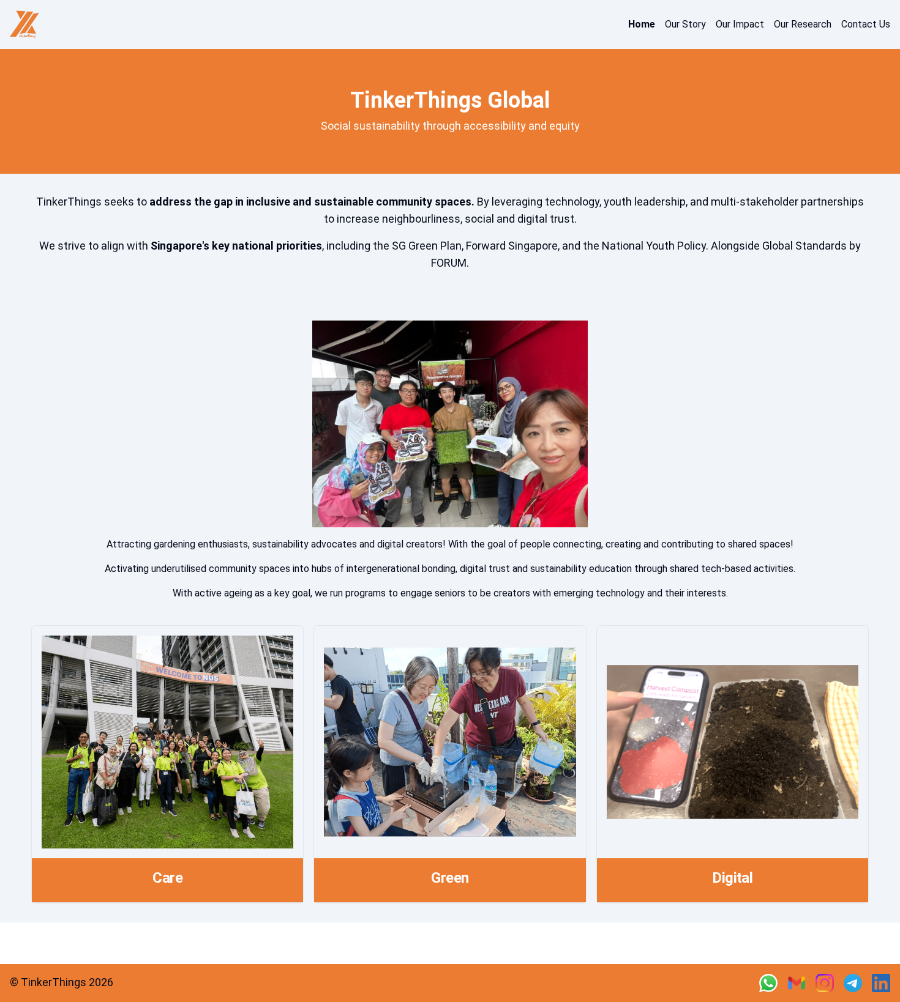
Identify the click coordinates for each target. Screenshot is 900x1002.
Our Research (802, 24)
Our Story (685, 24)
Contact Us (865, 24)
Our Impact (740, 24)
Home (641, 24)
